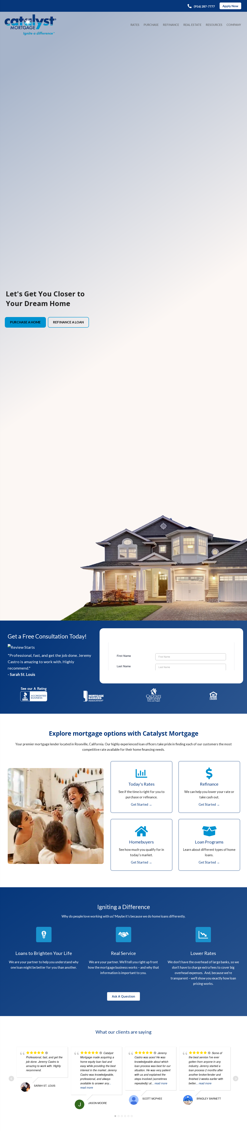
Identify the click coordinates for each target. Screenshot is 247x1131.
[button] (201, 6)
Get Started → (141, 804)
